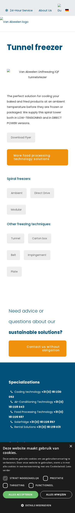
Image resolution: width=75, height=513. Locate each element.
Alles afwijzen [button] (56, 494)
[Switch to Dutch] (59, 9)
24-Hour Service (21, 10)
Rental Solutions (25, 427)
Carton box (39, 238)
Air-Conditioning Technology (33, 402)
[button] (37, 505)
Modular (16, 210)
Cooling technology (27, 392)
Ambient (16, 193)
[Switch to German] (67, 10)
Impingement (37, 255)
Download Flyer (21, 137)
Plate (14, 271)
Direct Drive (42, 193)
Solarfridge (21, 422)
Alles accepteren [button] (20, 494)
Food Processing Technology (33, 412)
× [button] (70, 446)
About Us (45, 10)
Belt (13, 255)
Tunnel (15, 238)
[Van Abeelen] (14, 21)
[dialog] (37, 477)
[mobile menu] (70, 21)
